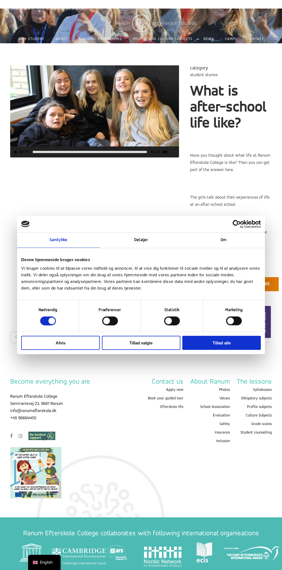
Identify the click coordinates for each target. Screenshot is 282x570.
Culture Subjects (259, 415)
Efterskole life (171, 407)
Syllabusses (262, 390)
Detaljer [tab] (141, 240)
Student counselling (256, 432)
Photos (224, 390)
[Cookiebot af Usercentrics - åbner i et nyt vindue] (237, 224)
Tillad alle (222, 343)
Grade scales (261, 424)
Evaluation (221, 415)
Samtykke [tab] (58, 240)
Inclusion (223, 441)
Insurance (222, 432)
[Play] (16, 152)
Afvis (61, 343)
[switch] (110, 320)
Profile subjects (259, 407)
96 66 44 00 (27, 9)
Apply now (174, 390)
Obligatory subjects (256, 398)
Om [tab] (223, 240)
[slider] (90, 152)
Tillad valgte (141, 343)
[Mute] (165, 152)
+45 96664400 (23, 418)
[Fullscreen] (175, 152)
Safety (224, 424)
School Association (215, 407)
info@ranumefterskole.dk (33, 411)
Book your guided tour (165, 398)
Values (224, 398)
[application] (94, 109)
